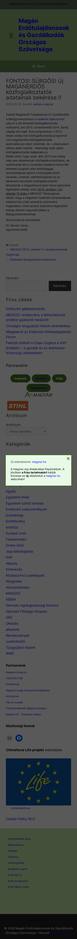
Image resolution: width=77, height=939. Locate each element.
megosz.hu (39, 461)
